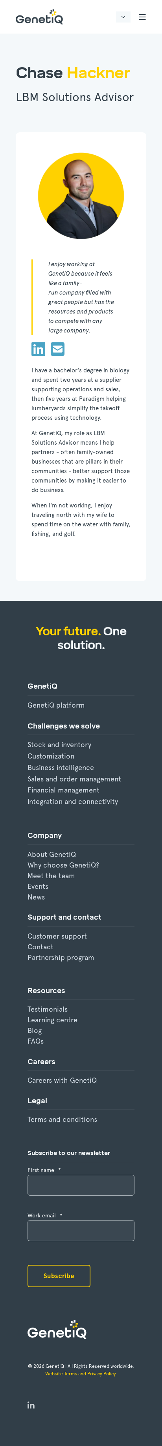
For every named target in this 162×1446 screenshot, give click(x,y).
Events (38, 886)
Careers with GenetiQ (62, 1080)
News (36, 897)
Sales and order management (74, 779)
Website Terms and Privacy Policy (81, 1374)
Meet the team (51, 875)
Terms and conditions (62, 1119)
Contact (40, 947)
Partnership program (61, 957)
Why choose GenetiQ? (63, 865)
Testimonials (48, 1009)
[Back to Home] (39, 16)
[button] (15, 1430)
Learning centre (52, 1020)
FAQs (36, 1041)
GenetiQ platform (56, 705)
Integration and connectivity (73, 801)
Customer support (57, 936)
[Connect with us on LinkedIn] (31, 1406)
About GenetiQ (52, 854)
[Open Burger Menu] (142, 17)
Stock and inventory (59, 744)
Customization (51, 756)
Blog (35, 1030)
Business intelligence (61, 767)
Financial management (63, 790)
